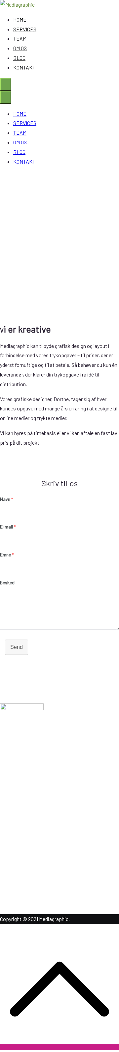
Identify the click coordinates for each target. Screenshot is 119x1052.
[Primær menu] (5, 84)
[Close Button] (5, 97)
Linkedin (22, 885)
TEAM (19, 38)
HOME (19, 19)
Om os (20, 770)
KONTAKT (24, 67)
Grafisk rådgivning (33, 813)
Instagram (24, 904)
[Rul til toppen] (59, 1047)
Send (16, 647)
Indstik (20, 832)
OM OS (20, 48)
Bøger (19, 851)
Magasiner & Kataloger (37, 823)
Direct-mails (27, 842)
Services (22, 780)
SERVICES (24, 29)
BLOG (19, 58)
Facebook (24, 894)
